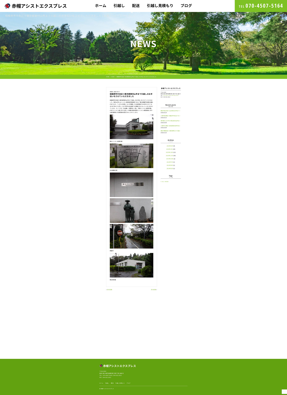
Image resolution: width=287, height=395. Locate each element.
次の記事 (153, 289)
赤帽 (165, 181)
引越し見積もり (160, 5)
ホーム (100, 5)
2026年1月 (169, 149)
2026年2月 (170, 146)
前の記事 (109, 289)
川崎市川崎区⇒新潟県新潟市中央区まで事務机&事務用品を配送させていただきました (171, 126)
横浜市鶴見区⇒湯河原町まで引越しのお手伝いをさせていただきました (171, 131)
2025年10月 (169, 159)
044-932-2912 (117, 375)
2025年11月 (169, 155)
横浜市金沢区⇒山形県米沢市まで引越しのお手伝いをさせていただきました (171, 111)
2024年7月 (170, 162)
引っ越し (162, 181)
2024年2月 (170, 168)
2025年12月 (169, 152)
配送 (136, 5)
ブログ (186, 5)
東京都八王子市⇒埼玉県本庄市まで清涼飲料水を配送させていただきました (171, 121)
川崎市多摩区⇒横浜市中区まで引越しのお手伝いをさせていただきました (171, 116)
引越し (119, 5)
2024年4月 (170, 165)
